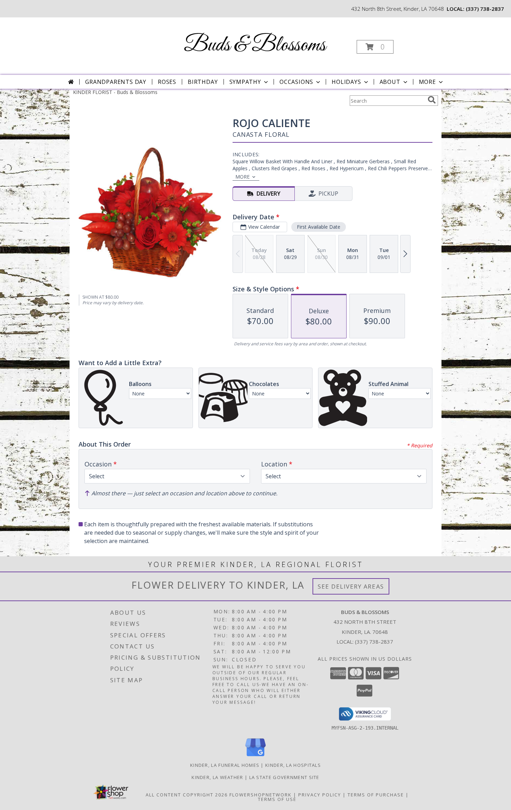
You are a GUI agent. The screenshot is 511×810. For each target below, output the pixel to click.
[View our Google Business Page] (255, 756)
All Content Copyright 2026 (187, 795)
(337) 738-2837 (485, 8)
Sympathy (245, 82)
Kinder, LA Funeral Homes (224, 765)
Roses (167, 82)
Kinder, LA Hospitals (293, 765)
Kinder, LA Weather (217, 777)
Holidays (346, 82)
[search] (432, 100)
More (427, 82)
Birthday (203, 82)
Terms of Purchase (376, 795)
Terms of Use (277, 799)
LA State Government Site (284, 777)
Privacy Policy (319, 795)
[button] (375, 47)
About (390, 82)
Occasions (296, 82)
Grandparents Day (115, 82)
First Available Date (318, 226)
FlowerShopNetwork (260, 795)
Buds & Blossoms (255, 45)
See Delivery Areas (351, 586)
